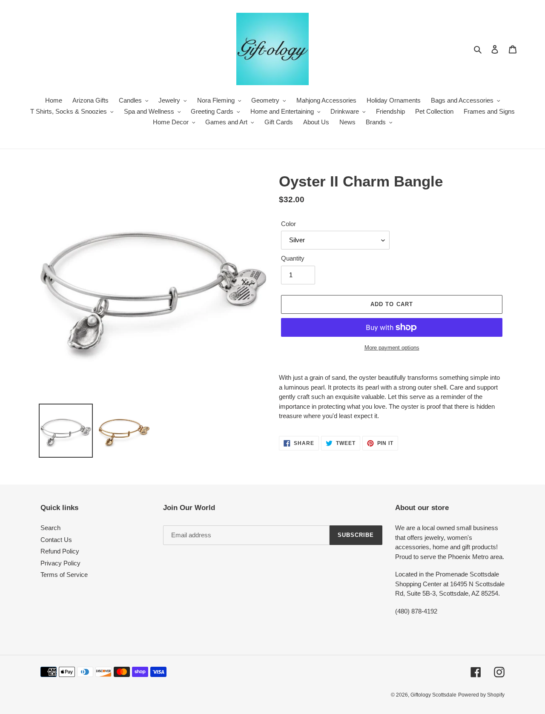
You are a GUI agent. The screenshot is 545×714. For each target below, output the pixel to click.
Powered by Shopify (481, 695)
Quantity (292, 258)
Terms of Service (64, 574)
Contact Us (56, 539)
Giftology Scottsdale (433, 695)
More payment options (391, 347)
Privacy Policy (60, 563)
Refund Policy (59, 551)
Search (50, 527)
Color (288, 223)
